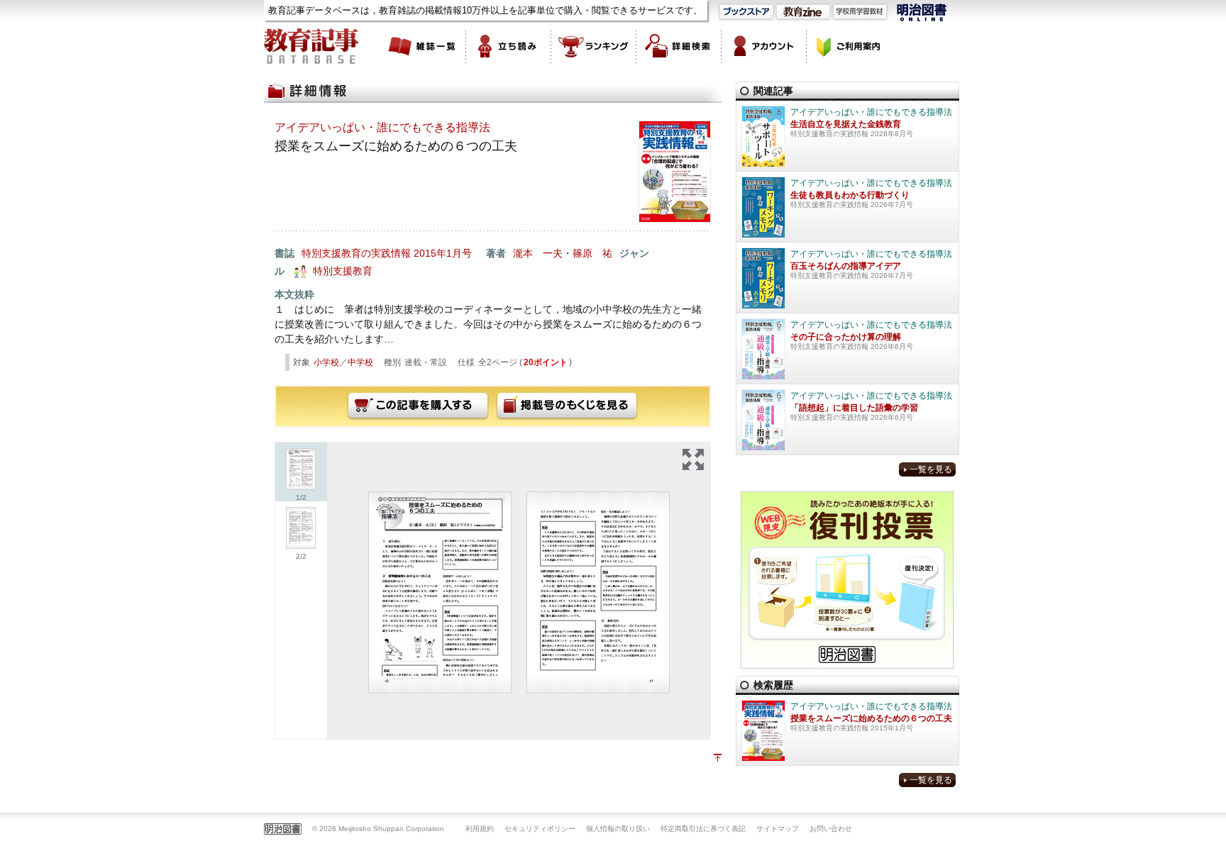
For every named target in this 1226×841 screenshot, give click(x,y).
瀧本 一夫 (538, 253)
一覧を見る (931, 469)
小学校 (326, 362)
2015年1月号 (443, 253)
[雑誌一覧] (423, 46)
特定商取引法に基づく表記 (703, 828)
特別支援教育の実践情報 (356, 253)
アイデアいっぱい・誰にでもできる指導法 (382, 127)
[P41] (598, 592)
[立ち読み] (508, 46)
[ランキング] (593, 46)
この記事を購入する (418, 406)
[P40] (440, 592)
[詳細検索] (679, 46)
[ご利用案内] (849, 46)
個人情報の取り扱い (618, 828)
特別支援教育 (342, 271)
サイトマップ (777, 828)
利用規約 (479, 828)
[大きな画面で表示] (693, 459)
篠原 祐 (592, 253)
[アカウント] (764, 46)
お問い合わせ (831, 828)
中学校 (360, 362)
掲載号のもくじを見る (567, 406)
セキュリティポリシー (539, 828)
